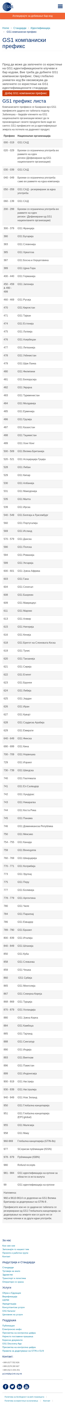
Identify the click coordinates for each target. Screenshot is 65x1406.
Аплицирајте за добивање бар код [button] (32, 16)
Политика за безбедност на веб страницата (24, 1397)
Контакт (6, 1256)
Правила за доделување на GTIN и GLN (23, 1351)
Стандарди (19, 28)
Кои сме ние (8, 1245)
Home (5, 28)
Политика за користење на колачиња (21, 1401)
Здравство (7, 1274)
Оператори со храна (13, 1282)
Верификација (9, 1296)
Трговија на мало (11, 1271)
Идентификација (40, 28)
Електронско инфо (12, 1329)
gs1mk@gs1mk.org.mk (12, 1374)
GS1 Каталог (8, 1311)
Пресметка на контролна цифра (19, 1333)
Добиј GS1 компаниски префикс (26, 93)
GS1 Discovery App (12, 1343)
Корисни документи (12, 1340)
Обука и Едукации (11, 1293)
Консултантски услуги (13, 1307)
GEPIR (5, 1300)
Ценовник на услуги (12, 1314)
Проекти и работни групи (15, 1253)
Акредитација (9, 1303)
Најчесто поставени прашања (17, 1336)
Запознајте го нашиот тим (15, 1249)
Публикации (8, 1325)
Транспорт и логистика (14, 1278)
